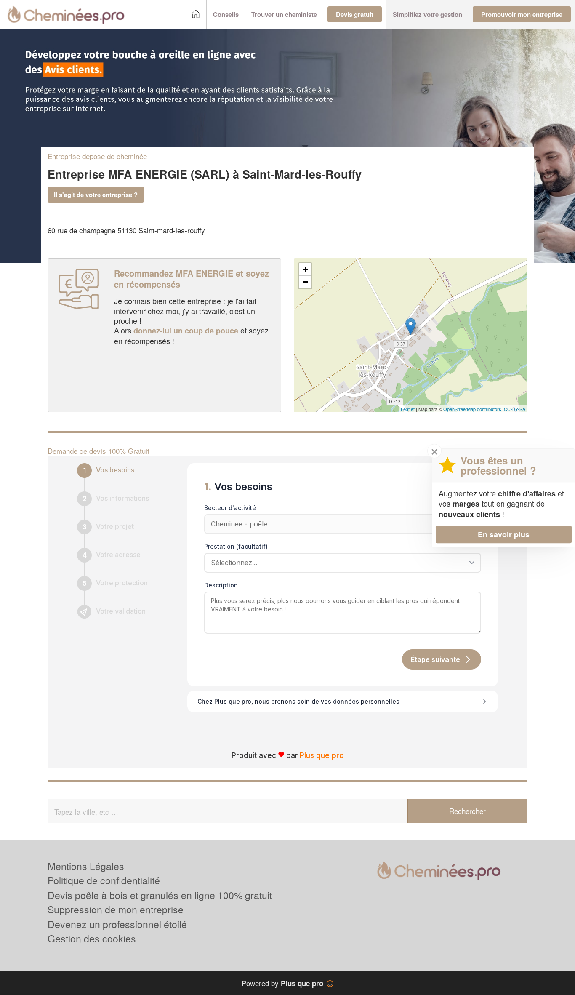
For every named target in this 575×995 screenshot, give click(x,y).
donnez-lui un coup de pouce (185, 330)
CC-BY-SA (514, 408)
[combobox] (340, 562)
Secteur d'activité (230, 507)
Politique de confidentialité (104, 880)
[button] (226, 14)
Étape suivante (435, 659)
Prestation (236, 546)
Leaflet (408, 408)
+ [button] (305, 269)
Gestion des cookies (92, 938)
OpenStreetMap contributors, (473, 408)
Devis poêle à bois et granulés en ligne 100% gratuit (160, 895)
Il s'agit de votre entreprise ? (96, 194)
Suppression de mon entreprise (116, 909)
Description (221, 585)
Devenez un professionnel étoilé (117, 924)
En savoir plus (504, 533)
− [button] (305, 282)
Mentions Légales (86, 866)
